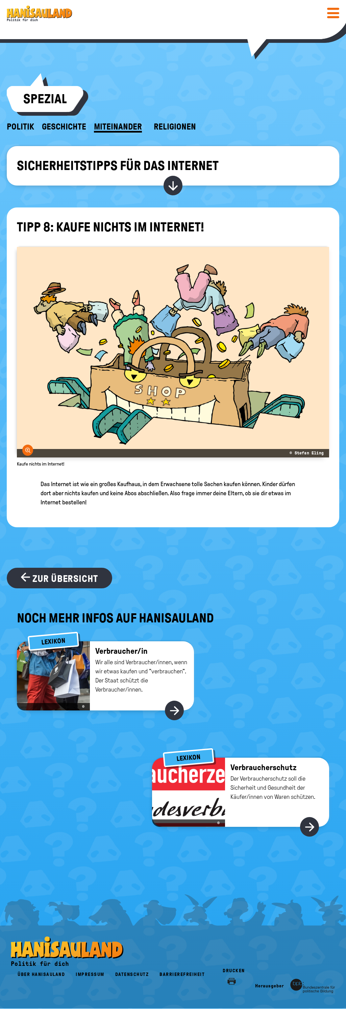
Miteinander (118, 126)
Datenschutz (132, 974)
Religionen (175, 126)
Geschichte (64, 126)
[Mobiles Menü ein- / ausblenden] (333, 13)
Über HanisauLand (41, 974)
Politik (20, 126)
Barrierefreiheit (182, 974)
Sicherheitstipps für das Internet (118, 166)
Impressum (90, 974)
